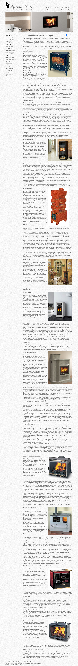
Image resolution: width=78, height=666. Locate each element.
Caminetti (43, 10)
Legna (23, 10)
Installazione (9, 61)
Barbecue (63, 10)
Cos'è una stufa (9, 37)
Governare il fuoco (10, 54)
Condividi (70, 35)
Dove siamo (60, 7)
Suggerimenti (9, 41)
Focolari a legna (9, 70)
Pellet (27, 10)
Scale (12, 10)
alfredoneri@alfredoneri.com (34, 663)
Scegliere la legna (10, 48)
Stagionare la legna (10, 52)
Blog (71, 7)
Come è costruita (10, 39)
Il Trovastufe (9, 65)
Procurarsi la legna (10, 50)
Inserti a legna (9, 68)
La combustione (10, 43)
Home (48, 7)
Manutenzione (9, 63)
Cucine (18, 10)
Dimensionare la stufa (11, 59)
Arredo (70, 10)
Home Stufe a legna (10, 33)
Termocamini (51, 10)
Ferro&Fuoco (9, 74)
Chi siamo (53, 7)
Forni (57, 10)
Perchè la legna (9, 46)
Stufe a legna (9, 66)
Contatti (66, 7)
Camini (37, 10)
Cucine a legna (9, 72)
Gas (32, 10)
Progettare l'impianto (11, 57)
